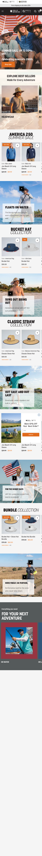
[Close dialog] (39, 415)
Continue (31, 434)
